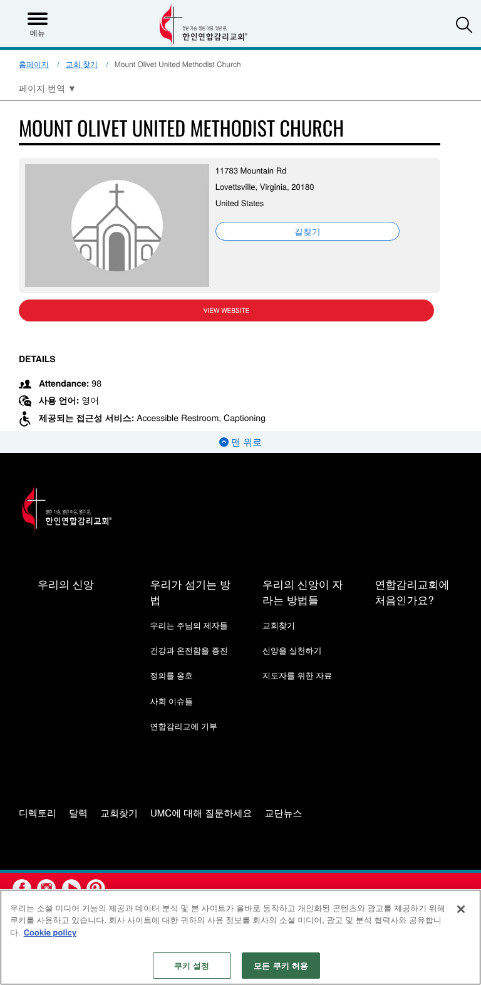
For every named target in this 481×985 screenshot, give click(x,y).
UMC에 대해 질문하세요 (201, 814)
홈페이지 (34, 64)
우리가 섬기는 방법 (190, 591)
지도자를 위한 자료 (297, 675)
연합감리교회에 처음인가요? (412, 591)
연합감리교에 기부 (183, 726)
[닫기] (461, 909)
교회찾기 (278, 625)
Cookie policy (50, 932)
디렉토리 (37, 814)
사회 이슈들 (171, 701)
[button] (464, 24)
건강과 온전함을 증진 (188, 650)
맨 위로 (245, 442)
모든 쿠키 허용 (281, 965)
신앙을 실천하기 (292, 650)
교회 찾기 (82, 64)
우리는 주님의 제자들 (188, 625)
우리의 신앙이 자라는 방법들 (302, 591)
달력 (78, 814)
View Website (226, 310)
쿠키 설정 (192, 965)
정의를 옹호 (171, 675)
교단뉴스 (284, 814)
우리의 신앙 (66, 584)
